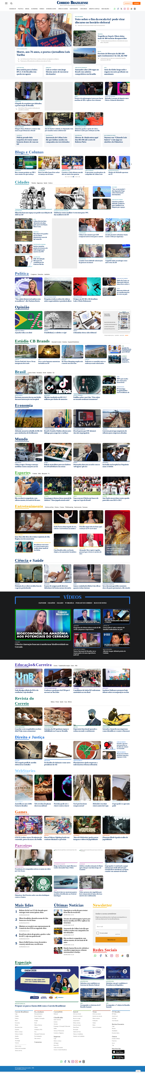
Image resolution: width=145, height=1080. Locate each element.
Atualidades (114, 1030)
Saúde (45, 183)
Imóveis (55, 1022)
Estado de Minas (116, 1038)
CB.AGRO (60, 603)
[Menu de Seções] (6, 3)
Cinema (62, 507)
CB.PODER (42, 603)
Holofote (17, 1038)
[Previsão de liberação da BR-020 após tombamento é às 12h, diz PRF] (84, 56)
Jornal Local (114, 1016)
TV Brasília (116, 1012)
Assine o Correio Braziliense (60, 1049)
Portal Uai (114, 1041)
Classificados (58, 1017)
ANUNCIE (128, 3)
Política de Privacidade (20, 1048)
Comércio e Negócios (59, 1033)
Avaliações (95, 1020)
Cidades (17, 1016)
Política (20, 8)
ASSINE (136, 3)
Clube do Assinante (58, 1047)
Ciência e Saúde (63, 8)
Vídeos (94, 1023)
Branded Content (56, 342)
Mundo (42, 8)
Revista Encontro (118, 1024)
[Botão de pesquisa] (11, 3)
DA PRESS (117, 335)
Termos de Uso (18, 1050)
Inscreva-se (111, 940)
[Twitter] (106, 956)
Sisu (35, 1031)
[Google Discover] (131, 9)
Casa (65, 702)
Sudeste (49, 372)
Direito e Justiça (94, 8)
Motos (94, 1025)
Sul (53, 372)
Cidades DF (12, 8)
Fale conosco (37, 1038)
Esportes (17, 1029)
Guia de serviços (77, 1025)
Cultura (50, 183)
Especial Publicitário (73, 342)
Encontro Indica (115, 1033)
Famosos (85, 507)
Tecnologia (17, 1040)
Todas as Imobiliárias (78, 1034)
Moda (57, 702)
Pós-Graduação (38, 1036)
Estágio (36, 1020)
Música (57, 507)
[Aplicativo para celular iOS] (118, 1053)
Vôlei (39, 473)
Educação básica (38, 1014)
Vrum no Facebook (97, 1027)
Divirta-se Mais (49, 507)
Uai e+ (113, 1043)
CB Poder (114, 1018)
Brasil (27, 8)
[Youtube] (128, 9)
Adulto (55, 1028)
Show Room (76, 1027)
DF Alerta (114, 1014)
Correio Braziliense (22, 1012)
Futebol (35, 473)
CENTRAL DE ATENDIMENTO (110, 324)
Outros (114, 1036)
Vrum (95, 1012)
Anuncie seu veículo (97, 1016)
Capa (16, 1014)
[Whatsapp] (115, 9)
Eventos (64, 342)
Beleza (52, 702)
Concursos (83, 8)
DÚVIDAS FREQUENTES (109, 328)
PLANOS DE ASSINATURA (109, 322)
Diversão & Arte (18, 1027)
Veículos (56, 1024)
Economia (34, 8)
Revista (113, 1028)
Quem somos (18, 1046)
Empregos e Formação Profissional (62, 1026)
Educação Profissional (39, 1034)
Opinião (16, 1036)
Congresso (34, 274)
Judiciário (47, 274)
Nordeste (39, 372)
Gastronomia (77, 507)
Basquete (44, 473)
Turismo (17, 1043)
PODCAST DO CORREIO (84, 603)
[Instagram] (111, 956)
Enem (72, 665)
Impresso (57, 1036)
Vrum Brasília (115, 1020)
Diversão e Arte (51, 8)
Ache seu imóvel (77, 1014)
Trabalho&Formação (64, 665)
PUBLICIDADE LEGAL (109, 335)
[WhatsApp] (61, 1062)
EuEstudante (74, 8)
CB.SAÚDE (51, 603)
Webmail (56, 1014)
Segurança (40, 183)
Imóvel (75, 1012)
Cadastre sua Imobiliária (78, 1036)
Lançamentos (76, 1020)
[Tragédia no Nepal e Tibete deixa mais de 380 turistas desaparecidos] (84, 38)
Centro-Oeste (31, 372)
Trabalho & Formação (39, 1018)
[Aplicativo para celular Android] (118, 1059)
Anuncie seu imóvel (77, 1016)
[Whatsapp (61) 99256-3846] (95, 956)
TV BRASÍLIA (69, 603)
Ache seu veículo (97, 1014)
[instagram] (125, 9)
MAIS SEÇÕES (105, 8)
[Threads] (135, 9)
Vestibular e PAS (38, 1029)
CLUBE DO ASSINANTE (109, 326)
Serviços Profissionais (59, 1030)
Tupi (113, 1045)
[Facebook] (118, 9)
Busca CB (56, 1045)
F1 (48, 473)
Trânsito (33, 183)
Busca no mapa (76, 1018)
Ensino (55, 665)
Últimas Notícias (38, 1025)
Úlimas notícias (76, 1023)
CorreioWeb (58, 1012)
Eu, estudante (39, 1012)
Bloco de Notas (100, 603)
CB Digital (56, 1043)
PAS (76, 665)
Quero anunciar (57, 1019)
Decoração (75, 1029)
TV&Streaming (69, 507)
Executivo (40, 274)
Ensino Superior (38, 1016)
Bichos (70, 702)
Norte (44, 372)
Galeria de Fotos (77, 1031)
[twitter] (121, 9)
